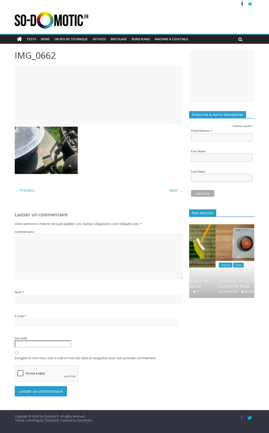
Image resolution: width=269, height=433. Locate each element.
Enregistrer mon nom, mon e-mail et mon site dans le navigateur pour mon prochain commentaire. (85, 358)
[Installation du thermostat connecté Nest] (227, 226)
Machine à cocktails (171, 39)
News (45, 39)
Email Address (201, 131)
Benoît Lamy (231, 291)
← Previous (25, 190)
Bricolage (119, 39)
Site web (21, 338)
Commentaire (24, 232)
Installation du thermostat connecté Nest (227, 283)
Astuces (99, 39)
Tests (31, 39)
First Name (198, 151)
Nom (19, 292)
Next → (176, 190)
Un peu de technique (71, 39)
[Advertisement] (99, 95)
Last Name (198, 171)
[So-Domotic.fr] (51, 14)
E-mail (20, 316)
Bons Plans (141, 39)
